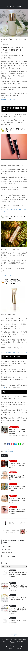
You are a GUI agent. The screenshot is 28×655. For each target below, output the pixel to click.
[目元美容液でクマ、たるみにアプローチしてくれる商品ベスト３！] (15, 444)
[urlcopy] (23, 444)
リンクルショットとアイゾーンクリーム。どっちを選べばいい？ (17, 465)
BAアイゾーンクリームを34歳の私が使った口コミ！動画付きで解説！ (17, 431)
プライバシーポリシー (11, 641)
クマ (3, 451)
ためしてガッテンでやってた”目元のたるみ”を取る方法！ (16, 477)
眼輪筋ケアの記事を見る (8, 99)
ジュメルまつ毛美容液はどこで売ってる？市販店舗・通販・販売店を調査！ (17, 574)
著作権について (9, 639)
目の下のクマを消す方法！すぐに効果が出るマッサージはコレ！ (17, 500)
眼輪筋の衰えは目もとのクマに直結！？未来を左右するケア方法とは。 (17, 511)
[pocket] (12, 444)
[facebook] (8, 444)
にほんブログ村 (14, 636)
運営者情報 (20, 639)
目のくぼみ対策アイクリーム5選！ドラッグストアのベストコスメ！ (17, 488)
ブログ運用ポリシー (7, 549)
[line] (19, 444)
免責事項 (15, 639)
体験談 (23, 435)
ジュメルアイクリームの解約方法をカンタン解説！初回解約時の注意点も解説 (17, 609)
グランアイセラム (6, 275)
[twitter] (5, 444)
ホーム (3, 639)
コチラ (3, 387)
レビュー (20, 435)
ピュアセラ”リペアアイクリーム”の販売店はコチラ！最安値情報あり (18, 586)
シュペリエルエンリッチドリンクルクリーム (14, 352)
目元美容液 (10, 451)
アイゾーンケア (5, 449)
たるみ (6, 451)
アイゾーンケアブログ (14, 6)
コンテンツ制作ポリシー (8, 546)
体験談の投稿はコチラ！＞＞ (9, 552)
